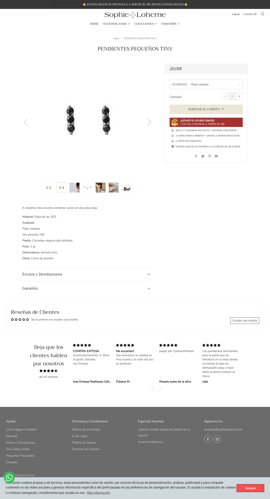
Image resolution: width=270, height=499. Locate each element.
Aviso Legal (79, 436)
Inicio (116, 38)
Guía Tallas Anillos (18, 449)
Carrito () (250, 14)
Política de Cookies (84, 443)
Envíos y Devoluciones (20, 443)
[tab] (48, 187)
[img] (48, 371)
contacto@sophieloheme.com (223, 429)
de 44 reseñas (48, 377)
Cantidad (175, 97)
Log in (236, 14)
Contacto (11, 462)
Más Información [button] (98, 492)
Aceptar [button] (250, 488)
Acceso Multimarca (150, 442)
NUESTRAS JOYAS (115, 23)
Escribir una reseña (244, 320)
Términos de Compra (85, 449)
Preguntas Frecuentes (20, 456)
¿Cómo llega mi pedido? (21, 429)
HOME (94, 23)
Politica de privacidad (86, 429)
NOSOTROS (168, 23)
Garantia (11, 436)
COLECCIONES (144, 23)
